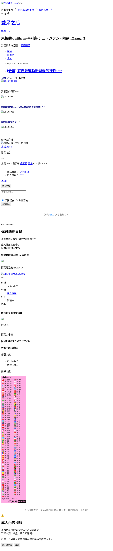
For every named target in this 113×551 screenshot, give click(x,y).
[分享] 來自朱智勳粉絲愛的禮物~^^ (34, 71)
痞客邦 (23, 163)
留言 (30, 163)
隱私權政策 (73, 510)
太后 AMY (6, 146)
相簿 (9, 51)
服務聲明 (84, 510)
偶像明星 (25, 45)
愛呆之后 (10, 22)
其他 (21, 175)
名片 (9, 58)
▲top (3, 180)
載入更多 (6, 186)
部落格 (10, 55)
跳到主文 (6, 31)
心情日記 (24, 171)
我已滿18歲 (7, 545)
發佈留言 (6, 204)
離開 (17, 545)
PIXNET (34, 510)
